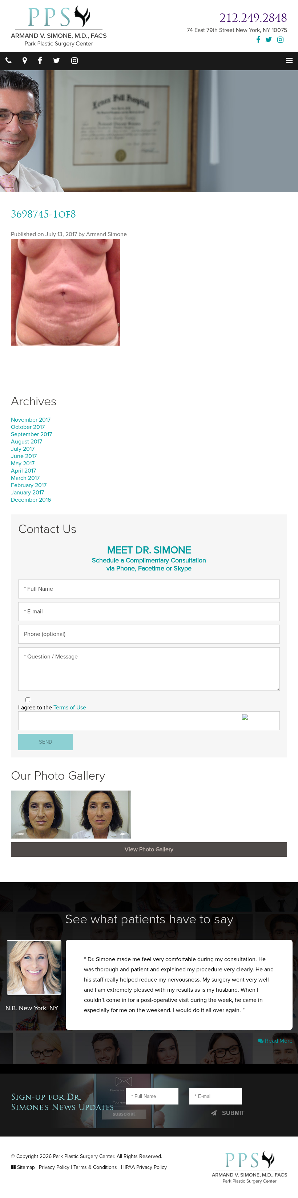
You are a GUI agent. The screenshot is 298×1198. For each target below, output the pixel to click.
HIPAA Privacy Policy (144, 1167)
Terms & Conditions (95, 1167)
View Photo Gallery (149, 849)
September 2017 (31, 434)
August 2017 (26, 441)
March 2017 (25, 478)
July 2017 (23, 449)
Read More (278, 1040)
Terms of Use (69, 707)
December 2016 (31, 500)
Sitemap (26, 1167)
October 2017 (28, 427)
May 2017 (23, 463)
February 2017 (29, 485)
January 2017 (27, 492)
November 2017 (31, 419)
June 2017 (24, 456)
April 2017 (23, 470)
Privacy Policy (54, 1167)
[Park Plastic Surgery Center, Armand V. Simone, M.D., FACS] (58, 25)
